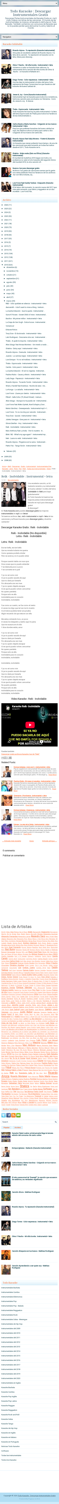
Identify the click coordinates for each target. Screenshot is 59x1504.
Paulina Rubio (47, 1063)
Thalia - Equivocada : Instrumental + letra (28, 109)
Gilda (36, 994)
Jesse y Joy (52, 1005)
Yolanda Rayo (23, 1105)
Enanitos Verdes (8, 988)
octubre (9, 275)
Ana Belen (51, 941)
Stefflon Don (9, 1092)
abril (8, 297)
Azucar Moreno (27, 947)
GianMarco (5, 994)
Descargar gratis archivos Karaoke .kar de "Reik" (20, 754)
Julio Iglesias (14, 1012)
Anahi (9, 943)
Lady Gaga (49, 1023)
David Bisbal (6, 975)
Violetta (4, 1100)
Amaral (39, 941)
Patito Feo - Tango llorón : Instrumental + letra (23, 446)
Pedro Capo (20, 1065)
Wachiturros (33, 1100)
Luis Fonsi (41, 1040)
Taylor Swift (38, 1091)
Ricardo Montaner (18, 1076)
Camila (55, 956)
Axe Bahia (4, 947)
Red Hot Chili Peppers (45, 1070)
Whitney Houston (52, 1100)
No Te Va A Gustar (17, 1058)
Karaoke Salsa (7, 1419)
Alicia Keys (45, 939)
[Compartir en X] (7, 757)
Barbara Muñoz (35, 950)
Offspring (50, 1058)
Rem (16, 1073)
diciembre (10, 267)
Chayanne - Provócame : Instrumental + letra (30, 796)
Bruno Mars (48, 954)
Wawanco (42, 1100)
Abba (8, 932)
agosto (9, 282)
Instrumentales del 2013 (10, 1347)
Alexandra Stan (12, 939)
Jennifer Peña (30, 1005)
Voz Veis (24, 1100)
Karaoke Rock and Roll (10, 1415)
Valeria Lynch (53, 1096)
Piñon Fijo (15, 1068)
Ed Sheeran (53, 979)
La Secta (21, 1023)
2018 (6, 235)
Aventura (50, 945)
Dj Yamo (38, 977)
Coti (19, 968)
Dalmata (19, 970)
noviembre (10, 271)
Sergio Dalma (5, 1086)
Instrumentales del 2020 (10, 1378)
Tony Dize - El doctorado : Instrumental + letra (23, 333)
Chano (7, 963)
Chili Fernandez (40, 963)
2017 (6, 239)
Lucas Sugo (53, 1038)
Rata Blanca (33, 1070)
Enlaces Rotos (11, 330)
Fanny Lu (17, 990)
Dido (56, 975)
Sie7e (35, 1086)
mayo (8, 293)
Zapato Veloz (33, 1105)
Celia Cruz (49, 961)
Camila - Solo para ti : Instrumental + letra (22, 367)
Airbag (14, 934)
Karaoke (5, 469)
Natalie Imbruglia (39, 1054)
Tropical (38, 1096)
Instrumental (31, 466)
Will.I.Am (4, 1102)
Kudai (55, 1017)
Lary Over (33, 1025)
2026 (6, 205)
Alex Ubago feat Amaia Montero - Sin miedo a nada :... (27, 345)
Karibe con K (52, 1012)
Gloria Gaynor (6, 996)
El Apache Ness (37, 981)
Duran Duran (44, 979)
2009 (6, 457)
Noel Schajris (31, 1058)
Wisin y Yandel (28, 1102)
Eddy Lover (17, 981)
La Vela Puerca (30, 1023)
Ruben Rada (22, 1081)
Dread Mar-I (36, 979)
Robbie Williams (6, 1079)
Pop (20, 469)
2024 (6, 212)
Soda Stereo (38, 1089)
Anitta (13, 945)
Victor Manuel (14, 1098)
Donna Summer (13, 979)
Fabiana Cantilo (7, 990)
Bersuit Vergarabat (8, 952)
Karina (3, 1014)
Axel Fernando (15, 947)
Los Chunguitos (52, 1032)
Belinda (55, 950)
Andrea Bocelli (17, 943)
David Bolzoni (16, 975)
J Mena (18, 1003)
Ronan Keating (53, 1079)
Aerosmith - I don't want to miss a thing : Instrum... (25, 307)
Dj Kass (31, 977)
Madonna (4, 1043)
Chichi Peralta (29, 963)
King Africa (44, 1017)
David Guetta (27, 975)
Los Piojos (11, 1036)
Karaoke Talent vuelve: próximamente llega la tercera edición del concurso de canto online (32, 1134)
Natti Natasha (52, 1054)
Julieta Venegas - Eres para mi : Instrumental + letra (26, 419)
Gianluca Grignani (15, 994)
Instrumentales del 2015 (10, 1356)
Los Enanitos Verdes (8, 1034)
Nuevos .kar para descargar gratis (26, 168)
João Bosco (5, 1010)
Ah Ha (9, 934)
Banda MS (26, 950)
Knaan (51, 1017)
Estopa (48, 988)
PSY (45, 1061)
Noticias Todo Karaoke (10, 1446)
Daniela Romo (29, 973)
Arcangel (36, 945)
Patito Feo (15, 1063)
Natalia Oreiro (27, 1054)
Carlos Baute (43, 959)
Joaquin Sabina (18, 1007)
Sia (31, 1086)
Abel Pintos (14, 932)
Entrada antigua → (49, 841)
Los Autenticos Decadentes (46, 1029)
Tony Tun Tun (14, 1096)
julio (8, 286)
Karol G (10, 1014)
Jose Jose (47, 1007)
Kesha (17, 1016)
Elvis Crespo (46, 985)
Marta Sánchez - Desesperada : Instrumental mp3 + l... (27, 408)
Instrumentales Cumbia (10, 1292)
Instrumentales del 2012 (10, 1342)
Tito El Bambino (34, 1094)
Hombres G (47, 1001)
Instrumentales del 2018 (10, 1369)
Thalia (55, 1091)
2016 (6, 242)
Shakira (24, 1086)
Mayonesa (9, 1050)
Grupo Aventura (34, 996)
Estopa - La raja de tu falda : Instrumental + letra (31, 824)
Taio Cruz (20, 1092)
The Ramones (23, 1094)
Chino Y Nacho (52, 963)
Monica (48, 1052)
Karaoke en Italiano (8, 1437)
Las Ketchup (50, 1025)
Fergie (30, 990)
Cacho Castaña (7, 956)
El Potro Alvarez (47, 983)
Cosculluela (13, 968)
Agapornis (45, 932)
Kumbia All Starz (7, 1019)
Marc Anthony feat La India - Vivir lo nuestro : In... (25, 431)
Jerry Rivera (41, 1005)
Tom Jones (54, 1094)
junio (8, 290)
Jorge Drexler (39, 1007)
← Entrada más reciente (11, 841)
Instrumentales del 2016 (10, 1360)
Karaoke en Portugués (10, 1442)
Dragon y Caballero (25, 979)
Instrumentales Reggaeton (11, 1310)
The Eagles (14, 1094)
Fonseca (49, 990)
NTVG (9, 1054)
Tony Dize (5, 1096)
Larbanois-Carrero (24, 1025)
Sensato (55, 1083)
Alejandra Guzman (50, 934)
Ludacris (11, 1040)
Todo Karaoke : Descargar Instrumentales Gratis (30, 13)
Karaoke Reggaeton (9, 1410)
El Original (31, 983)
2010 (6, 265)
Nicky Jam (48, 1056)
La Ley (33, 1021)
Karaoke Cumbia (7, 1392)
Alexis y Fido (36, 939)
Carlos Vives (14, 961)
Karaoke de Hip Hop (9, 1428)
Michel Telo (10, 1052)
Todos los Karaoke (8, 1460)
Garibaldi (54, 992)
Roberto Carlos (17, 1079)
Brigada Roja (27, 954)
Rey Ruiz (39, 1073)
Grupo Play (53, 996)
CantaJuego (21, 959)
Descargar (16, 466)
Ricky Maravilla (33, 1076)
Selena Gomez (46, 1083)
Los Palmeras (50, 1034)
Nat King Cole (16, 1054)
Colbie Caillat (53, 965)
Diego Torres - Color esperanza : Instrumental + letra (33, 80)
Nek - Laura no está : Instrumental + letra (21, 438)
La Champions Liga (48, 1019)
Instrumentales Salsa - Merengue (14, 1319)
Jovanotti (55, 1007)
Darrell (55, 973)
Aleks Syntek (50, 936)
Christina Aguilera (17, 965)
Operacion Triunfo (15, 1061)
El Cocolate (52, 981)
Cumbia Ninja (41, 968)
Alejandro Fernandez (9, 936)
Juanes (48, 1009)
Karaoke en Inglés (8, 1433)
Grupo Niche (44, 996)
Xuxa (49, 1102)
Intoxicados (5, 1003)
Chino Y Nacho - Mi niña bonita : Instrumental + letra (33, 65)
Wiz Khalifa (38, 1102)
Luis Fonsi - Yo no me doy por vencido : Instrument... (26, 412)
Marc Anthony (29, 1045)
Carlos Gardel (53, 959)
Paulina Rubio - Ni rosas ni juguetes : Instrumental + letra (35, 781)
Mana (50, 1042)
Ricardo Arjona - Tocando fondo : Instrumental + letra (26, 382)
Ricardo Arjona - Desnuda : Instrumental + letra (24, 352)
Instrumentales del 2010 (10, 1333)
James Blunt (41, 1003)
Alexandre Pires (22, 939)
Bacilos (35, 947)
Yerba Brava (15, 1105)
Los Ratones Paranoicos (24, 1036)
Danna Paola (39, 973)
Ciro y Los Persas (41, 965)
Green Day (24, 996)
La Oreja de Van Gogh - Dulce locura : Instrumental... (26, 322)
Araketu (30, 945)
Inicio (4, 466)
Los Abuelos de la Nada (14, 1029)
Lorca (56, 1027)
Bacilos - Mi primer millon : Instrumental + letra (24, 318)
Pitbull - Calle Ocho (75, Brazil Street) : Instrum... (24, 397)
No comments (13, 480)
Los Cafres (33, 1032)
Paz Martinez (11, 1065)
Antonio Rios (20, 945)
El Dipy (14, 983)
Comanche (4, 968)
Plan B (22, 1068)
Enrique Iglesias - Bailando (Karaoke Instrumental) (31, 1148)
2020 (6, 227)
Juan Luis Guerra (27, 1009)
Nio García (5, 1058)
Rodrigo (27, 1079)
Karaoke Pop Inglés (9, 1396)
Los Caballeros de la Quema (18, 1032)
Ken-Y (12, 1017)
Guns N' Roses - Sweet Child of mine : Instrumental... (26, 315)
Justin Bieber (26, 1012)
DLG (48, 968)
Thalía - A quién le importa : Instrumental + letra (24, 341)
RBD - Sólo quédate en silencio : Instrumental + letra (26, 304)
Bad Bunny (10, 949)
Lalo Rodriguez (12, 1025)
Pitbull (8, 1067)
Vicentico (4, 1098)
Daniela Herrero (7, 973)
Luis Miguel (53, 1040)
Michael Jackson (46, 1050)
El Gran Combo (22, 983)
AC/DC (3, 932)
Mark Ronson (12, 1048)
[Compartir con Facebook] (10, 757)
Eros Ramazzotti (39, 988)
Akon (18, 934)
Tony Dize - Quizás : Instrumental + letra (21, 416)
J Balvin (12, 1003)
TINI (14, 1091)
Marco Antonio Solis (45, 1045)
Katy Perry (19, 1014)
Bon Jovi (4, 954)
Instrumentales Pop (44, 466)
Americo (44, 941)
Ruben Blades (12, 1081)
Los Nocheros (39, 1034)
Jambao (33, 1003)
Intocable (55, 1001)
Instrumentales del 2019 (10, 1374)
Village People (33, 1098)
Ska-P (22, 1089)
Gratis (23, 466)
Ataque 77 (43, 945)
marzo (9, 301)
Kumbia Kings (18, 1019)
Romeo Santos (42, 1079)
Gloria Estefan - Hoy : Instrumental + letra (22, 423)
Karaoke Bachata (8, 1387)
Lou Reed (40, 1038)
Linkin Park (49, 1027)
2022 (6, 220)
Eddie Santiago (7, 981)
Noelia (40, 1058)
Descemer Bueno (48, 975)
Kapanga (44, 1012)
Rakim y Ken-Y (17, 1070)
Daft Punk (12, 970)
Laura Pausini (21, 1027)
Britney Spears (37, 954)
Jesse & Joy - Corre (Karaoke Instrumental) (29, 95)
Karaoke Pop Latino (9, 1401)
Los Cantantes (42, 1032)
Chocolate (5, 965)
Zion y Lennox (42, 1105)
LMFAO (26, 1019)
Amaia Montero (22, 941)
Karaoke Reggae (8, 1406)
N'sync (3, 1054)
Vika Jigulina (24, 1098)
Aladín (23, 934)
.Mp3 (9, 466)
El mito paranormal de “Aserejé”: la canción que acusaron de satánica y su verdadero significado (34, 1178)
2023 (6, 216)
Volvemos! (10, 326)
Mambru (44, 1043)
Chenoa (20, 963)
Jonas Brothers (29, 1007)
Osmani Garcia (32, 1061)
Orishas (23, 1061)
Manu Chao (11, 1045)
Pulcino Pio (48, 1068)
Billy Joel (25, 952)
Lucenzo (4, 1040)
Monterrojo (54, 1052)
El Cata (45, 981)
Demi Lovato (38, 975)
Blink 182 (46, 952)
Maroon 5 (22, 1048)
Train (21, 1096)
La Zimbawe (40, 1023)
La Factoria (11, 1021)
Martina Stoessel (44, 1048)
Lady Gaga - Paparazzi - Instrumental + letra (23, 378)
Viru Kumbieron (14, 1100)
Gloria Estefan (52, 994)
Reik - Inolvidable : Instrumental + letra (20, 427)
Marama (18, 1045)
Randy (25, 1070)
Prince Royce (30, 1068)
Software (47, 1089)
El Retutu (12, 985)
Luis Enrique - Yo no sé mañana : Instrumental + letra (26, 360)
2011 (6, 261)
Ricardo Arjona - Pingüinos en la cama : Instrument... (26, 442)
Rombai (33, 1079)
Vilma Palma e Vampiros (48, 1098)
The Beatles (6, 1094)
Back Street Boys (44, 947)
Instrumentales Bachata (10, 1288)
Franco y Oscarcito (13, 992)
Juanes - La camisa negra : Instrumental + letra (24, 356)
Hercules (39, 1001)
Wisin (20, 1102)
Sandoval (36, 1081)
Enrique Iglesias (24, 987)
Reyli (45, 1073)
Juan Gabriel (14, 1009)
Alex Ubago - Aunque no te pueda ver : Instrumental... (26, 401)
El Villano (37, 985)
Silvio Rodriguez (44, 1086)
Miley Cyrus (29, 1052)
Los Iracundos (28, 1034)
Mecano (29, 1050)
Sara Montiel (49, 1081)
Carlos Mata (5, 961)
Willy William (13, 1102)
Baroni (43, 950)
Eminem (54, 985)
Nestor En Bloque (29, 1056)
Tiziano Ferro (45, 1094)
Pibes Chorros (38, 1065)
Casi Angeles (36, 961)
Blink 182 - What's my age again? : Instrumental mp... (26, 434)
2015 (6, 246)
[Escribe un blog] (5, 757)
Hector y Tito (31, 1001)
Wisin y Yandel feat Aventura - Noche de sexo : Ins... (26, 386)
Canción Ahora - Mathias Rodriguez (26, 1192)
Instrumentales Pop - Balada (12, 1306)
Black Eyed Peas (35, 952)
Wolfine (45, 1102)
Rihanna (54, 1076)
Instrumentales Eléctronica (11, 1297)
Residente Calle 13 (27, 1073)
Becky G (48, 950)
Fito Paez (36, 990)
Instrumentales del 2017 (10, 1365)
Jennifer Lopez (18, 1005)
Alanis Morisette (31, 934)
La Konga (26, 1021)
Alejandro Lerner (24, 936)
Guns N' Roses (20, 999)
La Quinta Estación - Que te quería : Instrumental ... (25, 311)
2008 (6, 460)
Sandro (42, 1081)
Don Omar (45, 977)
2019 (6, 231)
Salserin (30, 1081)
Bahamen (19, 950)
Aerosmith (37, 932)
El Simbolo (18, 985)
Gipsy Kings (43, 994)
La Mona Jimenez (41, 1021)
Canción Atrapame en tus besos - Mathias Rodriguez (33, 1251)
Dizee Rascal (23, 977)
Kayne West (28, 1014)
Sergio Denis (15, 1086)
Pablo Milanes (6, 1063)
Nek (2, 1056)
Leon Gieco (40, 1027)
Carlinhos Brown (31, 959)
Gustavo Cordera (44, 999)
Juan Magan (39, 1010)
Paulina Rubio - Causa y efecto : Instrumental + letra (26, 375)
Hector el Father (20, 1001)
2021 (6, 224)
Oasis (45, 1058)
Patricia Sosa (25, 1063)
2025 (6, 209)
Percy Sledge (29, 1065)
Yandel (8, 1105)
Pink (52, 1065)
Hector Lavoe (10, 1001)
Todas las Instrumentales (36, 469)
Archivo (18, 1128)
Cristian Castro (29, 968)
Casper (43, 961)
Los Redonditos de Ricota (44, 1036)
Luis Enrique (20, 1040)
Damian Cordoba (40, 970)
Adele (30, 932)
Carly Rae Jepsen (25, 961)
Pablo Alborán (52, 1061)
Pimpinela (47, 1065)
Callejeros (38, 956)
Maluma (36, 1042)
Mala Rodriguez (19, 1043)
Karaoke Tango (7, 1424)
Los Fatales (19, 1034)
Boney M (10, 954)
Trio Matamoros (29, 1096)
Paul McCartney (36, 1063)
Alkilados (52, 939)
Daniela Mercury (18, 973)
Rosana (4, 1081)
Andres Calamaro (30, 943)
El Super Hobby (28, 985)
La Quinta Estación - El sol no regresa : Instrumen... (25, 371)
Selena (37, 1083)
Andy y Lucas (52, 943)
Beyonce (18, 952)
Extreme (55, 988)
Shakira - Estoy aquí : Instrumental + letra (21, 348)
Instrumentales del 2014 (10, 1351)
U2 (42, 1096)
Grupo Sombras (7, 999)
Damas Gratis (28, 970)
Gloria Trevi (15, 996)
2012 (6, 257)
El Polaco (38, 983)
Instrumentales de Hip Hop (12, 1324)
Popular (7, 1128)
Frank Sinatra (24, 992)
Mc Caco (16, 1050)
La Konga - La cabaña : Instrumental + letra (22, 390)
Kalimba (37, 1012)
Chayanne (13, 963)
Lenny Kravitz (31, 1027)
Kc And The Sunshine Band (44, 1014)
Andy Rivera (42, 943)
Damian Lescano (52, 970)
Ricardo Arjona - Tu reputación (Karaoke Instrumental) (34, 50)
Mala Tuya (28, 1043)
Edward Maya (26, 981)
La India (19, 1021)
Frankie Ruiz (33, 992)
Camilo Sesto (13, 959)
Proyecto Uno (40, 1068)
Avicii (56, 945)
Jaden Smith (26, 1003)
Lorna (3, 1029)
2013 (6, 253)
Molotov (42, 1052)
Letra (11, 469)
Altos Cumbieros (10, 941)
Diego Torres (6, 977)
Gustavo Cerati (32, 999)
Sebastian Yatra (15, 1083)
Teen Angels (48, 1092)
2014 (6, 250)
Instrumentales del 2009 (10, 1328)
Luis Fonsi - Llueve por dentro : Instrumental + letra (25, 393)
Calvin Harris (46, 956)
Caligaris (31, 956)
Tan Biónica (28, 1091)
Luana (46, 1038)
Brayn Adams (18, 954)
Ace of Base (23, 932)
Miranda (37, 1052)
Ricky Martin (45, 1076)
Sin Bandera (13, 1089)
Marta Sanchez (32, 1048)
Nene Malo (19, 1056)
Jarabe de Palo (52, 1003)
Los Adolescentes (30, 1029)
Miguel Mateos (19, 1052)
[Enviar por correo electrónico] (2, 757)
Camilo (4, 958)
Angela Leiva (6, 945)
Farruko (24, 990)
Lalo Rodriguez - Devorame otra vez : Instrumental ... (26, 337)
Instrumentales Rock (9, 1315)
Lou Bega (33, 1038)
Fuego (40, 992)
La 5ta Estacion (35, 1019)
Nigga (55, 1056)
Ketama (22, 1017)
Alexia (30, 939)
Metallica (36, 1050)
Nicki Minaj (40, 1056)
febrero (9, 451)
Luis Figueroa (30, 1040)
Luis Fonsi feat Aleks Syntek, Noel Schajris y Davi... (26, 404)
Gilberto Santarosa (27, 994)
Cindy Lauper (29, 965)
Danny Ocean (48, 973)
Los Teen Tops (24, 1038)
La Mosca (51, 1021)
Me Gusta (23, 1050)
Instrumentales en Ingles (11, 1383)
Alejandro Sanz (38, 936)
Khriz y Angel (30, 1017)
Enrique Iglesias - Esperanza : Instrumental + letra (32, 810)
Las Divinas (41, 1025)
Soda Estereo (28, 1089)
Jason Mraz (6, 1005)
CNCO (55, 954)
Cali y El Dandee (20, 956)
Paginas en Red (34, 1499)
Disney (15, 977)
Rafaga (8, 1070)
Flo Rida (43, 990)
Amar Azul (32, 941)
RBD (3, 1070)
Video (49, 469)
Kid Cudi (37, 1017)
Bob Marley (54, 952)
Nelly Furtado (10, 1056)
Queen (55, 1068)
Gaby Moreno (47, 992)
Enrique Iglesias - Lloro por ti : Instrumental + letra (32, 767)
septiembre (11, 279)
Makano (11, 1043)
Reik (24, 469)
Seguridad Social (28, 1083)
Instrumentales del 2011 (10, 1338)
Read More (53, 775)
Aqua (26, 945)
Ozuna (40, 1060)
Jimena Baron (6, 1007)
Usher (46, 1096)
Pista (16, 469)
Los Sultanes (14, 1038)
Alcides (40, 934)
